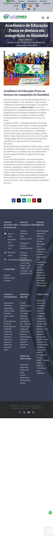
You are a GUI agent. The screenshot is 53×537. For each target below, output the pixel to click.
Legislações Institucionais (9, 309)
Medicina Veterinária (41, 273)
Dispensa (40, 308)
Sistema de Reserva (24, 332)
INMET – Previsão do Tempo (41, 355)
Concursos (41, 303)
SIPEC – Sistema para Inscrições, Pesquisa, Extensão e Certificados (25, 314)
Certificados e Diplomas (25, 338)
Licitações (41, 305)
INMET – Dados (43, 360)
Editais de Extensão (8, 345)
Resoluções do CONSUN (10, 322)
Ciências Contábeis (41, 237)
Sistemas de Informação (42, 284)
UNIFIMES (14, 406)
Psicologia (41, 280)
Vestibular (41, 300)
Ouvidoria (8, 313)
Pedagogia (41, 278)
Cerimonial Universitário (42, 322)
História (7, 275)
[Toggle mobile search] (43, 17)
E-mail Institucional (25, 304)
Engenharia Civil (41, 258)
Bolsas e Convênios (41, 312)
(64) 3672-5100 (12, 254)
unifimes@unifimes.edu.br (12, 259)
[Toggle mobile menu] (48, 17)
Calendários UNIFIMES (9, 304)
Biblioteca (41, 326)
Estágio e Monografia (41, 317)
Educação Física (40, 245)
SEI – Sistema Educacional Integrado (25, 326)
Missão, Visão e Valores (9, 279)
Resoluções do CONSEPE (10, 327)
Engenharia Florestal (41, 263)
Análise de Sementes (24, 365)
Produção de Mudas (25, 381)
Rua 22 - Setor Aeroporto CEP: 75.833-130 (12, 241)
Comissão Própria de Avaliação (8, 334)
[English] (37, 5)
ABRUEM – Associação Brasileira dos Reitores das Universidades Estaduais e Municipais (42, 342)
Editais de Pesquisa (8, 340)
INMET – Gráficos (40, 364)
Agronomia (41, 233)
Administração (43, 231)
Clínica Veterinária (24, 376)
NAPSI (6, 350)
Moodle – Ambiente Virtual (24, 344)
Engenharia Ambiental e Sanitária (42, 251)
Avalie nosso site (9, 317)
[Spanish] (30, 5)
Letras (39, 267)
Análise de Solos (24, 371)
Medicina (40, 270)
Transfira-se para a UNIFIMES (41, 370)
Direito (39, 241)
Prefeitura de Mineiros (42, 330)
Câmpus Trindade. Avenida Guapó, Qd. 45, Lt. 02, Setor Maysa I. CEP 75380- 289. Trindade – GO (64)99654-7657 (26, 263)
